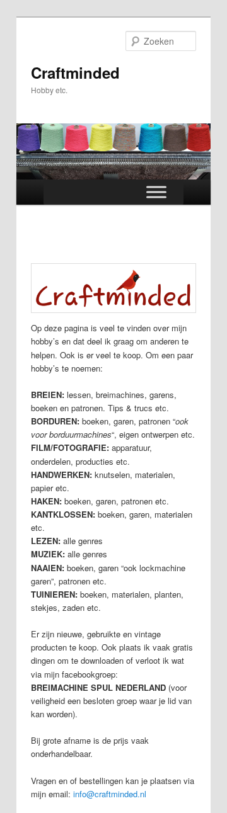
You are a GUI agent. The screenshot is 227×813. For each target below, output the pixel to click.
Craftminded (75, 72)
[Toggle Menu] (156, 192)
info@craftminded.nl (109, 794)
